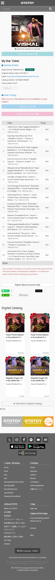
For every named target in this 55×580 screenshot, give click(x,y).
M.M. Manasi (12, 229)
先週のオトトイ (36, 489)
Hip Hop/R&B (9, 485)
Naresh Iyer (29, 179)
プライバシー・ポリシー (13, 519)
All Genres (16, 463)
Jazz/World (8, 493)
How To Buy (9, 95)
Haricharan (12, 141)
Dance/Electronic (10, 489)
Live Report (34, 482)
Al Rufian (28, 152)
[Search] (51, 9)
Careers (7, 544)
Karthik (28, 161)
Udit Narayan (22, 141)
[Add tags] (15, 88)
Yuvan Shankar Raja (15, 179)
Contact (33, 528)
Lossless (29, 69)
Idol (5, 478)
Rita (36, 218)
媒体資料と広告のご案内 (13, 537)
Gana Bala (21, 245)
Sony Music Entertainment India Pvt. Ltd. (23, 76)
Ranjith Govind (21, 236)
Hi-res (6, 467)
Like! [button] (6, 295)
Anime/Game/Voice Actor (14, 482)
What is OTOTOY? (10, 508)
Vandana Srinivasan (15, 152)
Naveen (30, 236)
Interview (33, 471)
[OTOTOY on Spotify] (31, 439)
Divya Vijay (30, 209)
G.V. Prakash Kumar (17, 129)
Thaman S (29, 138)
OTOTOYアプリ (10, 533)
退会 (32, 535)
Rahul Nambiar (31, 227)
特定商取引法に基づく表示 (14, 523)
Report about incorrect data (27, 285)
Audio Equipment (37, 485)
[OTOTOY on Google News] (45, 439)
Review (33, 478)
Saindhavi (18, 173)
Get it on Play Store (36, 446)
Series (32, 467)
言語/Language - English (28, 551)
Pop (5, 475)
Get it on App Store (18, 446)
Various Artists (10, 65)
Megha (29, 129)
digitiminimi (24, 570)
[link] (27, 54)
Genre (8, 463)
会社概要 (7, 512)
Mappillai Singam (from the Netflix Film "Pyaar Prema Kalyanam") (15, 380)
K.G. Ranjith (12, 191)
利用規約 (7, 516)
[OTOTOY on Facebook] (24, 439)
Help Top (33, 508)
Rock (6, 471)
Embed (25, 295)
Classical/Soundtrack (12, 496)
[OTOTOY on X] (9, 439)
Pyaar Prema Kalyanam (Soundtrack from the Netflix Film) (15, 337)
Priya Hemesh (20, 209)
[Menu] (3, 3)
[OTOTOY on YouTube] (38, 439)
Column (33, 475)
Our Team (7, 540)
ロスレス (7, 88)
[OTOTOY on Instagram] (16, 439)
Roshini (10, 209)
